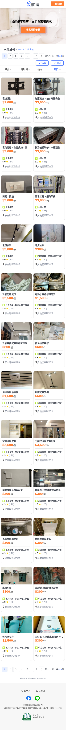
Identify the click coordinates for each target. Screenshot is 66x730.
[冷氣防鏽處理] (16, 282)
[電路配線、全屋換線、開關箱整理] (16, 135)
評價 (6, 69)
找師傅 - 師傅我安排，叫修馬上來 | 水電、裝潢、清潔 (33, 4)
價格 (39, 69)
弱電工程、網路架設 (45, 196)
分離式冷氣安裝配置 (45, 441)
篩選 (43, 63)
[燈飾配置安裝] (49, 380)
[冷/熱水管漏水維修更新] (49, 575)
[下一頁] (41, 56)
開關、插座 (8, 196)
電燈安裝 (7, 245)
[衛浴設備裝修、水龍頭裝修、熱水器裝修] (49, 135)
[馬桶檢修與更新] (16, 527)
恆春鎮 (30, 49)
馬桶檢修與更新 (10, 539)
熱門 (56, 69)
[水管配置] (16, 575)
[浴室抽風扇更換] (16, 380)
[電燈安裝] (16, 233)
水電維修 (9, 49)
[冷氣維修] (49, 233)
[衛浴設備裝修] (49, 331)
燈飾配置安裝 (42, 392)
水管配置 (7, 588)
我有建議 (40, 691)
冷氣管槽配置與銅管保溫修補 (17, 343)
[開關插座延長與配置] (16, 478)
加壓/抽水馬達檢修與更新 (48, 490)
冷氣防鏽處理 (9, 294)
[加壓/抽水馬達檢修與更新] (49, 478)
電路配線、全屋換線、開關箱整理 (19, 147)
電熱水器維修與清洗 (45, 294)
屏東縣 (21, 49)
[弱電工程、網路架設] (49, 184)
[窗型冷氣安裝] (16, 429)
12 (35, 56)
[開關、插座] (16, 184)
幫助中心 (25, 691)
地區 (59, 63)
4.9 (36, 259)
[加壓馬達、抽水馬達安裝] (49, 86)
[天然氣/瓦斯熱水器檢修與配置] (49, 624)
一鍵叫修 (57, 4)
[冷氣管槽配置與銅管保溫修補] (16, 331)
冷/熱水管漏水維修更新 (46, 588)
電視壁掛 (7, 98)
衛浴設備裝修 (42, 343)
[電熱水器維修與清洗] (49, 282)
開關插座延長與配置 (12, 490)
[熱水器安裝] (16, 624)
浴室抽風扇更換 (10, 392)
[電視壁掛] (16, 86)
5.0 (4, 112)
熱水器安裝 (8, 636)
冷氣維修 (39, 245)
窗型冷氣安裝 (9, 441)
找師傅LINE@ (37, 698)
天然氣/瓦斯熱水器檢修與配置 (50, 636)
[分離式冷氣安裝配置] (49, 429)
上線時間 (23, 69)
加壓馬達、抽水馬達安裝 (47, 98)
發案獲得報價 (33, 29)
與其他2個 (15, 117)
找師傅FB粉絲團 (28, 698)
